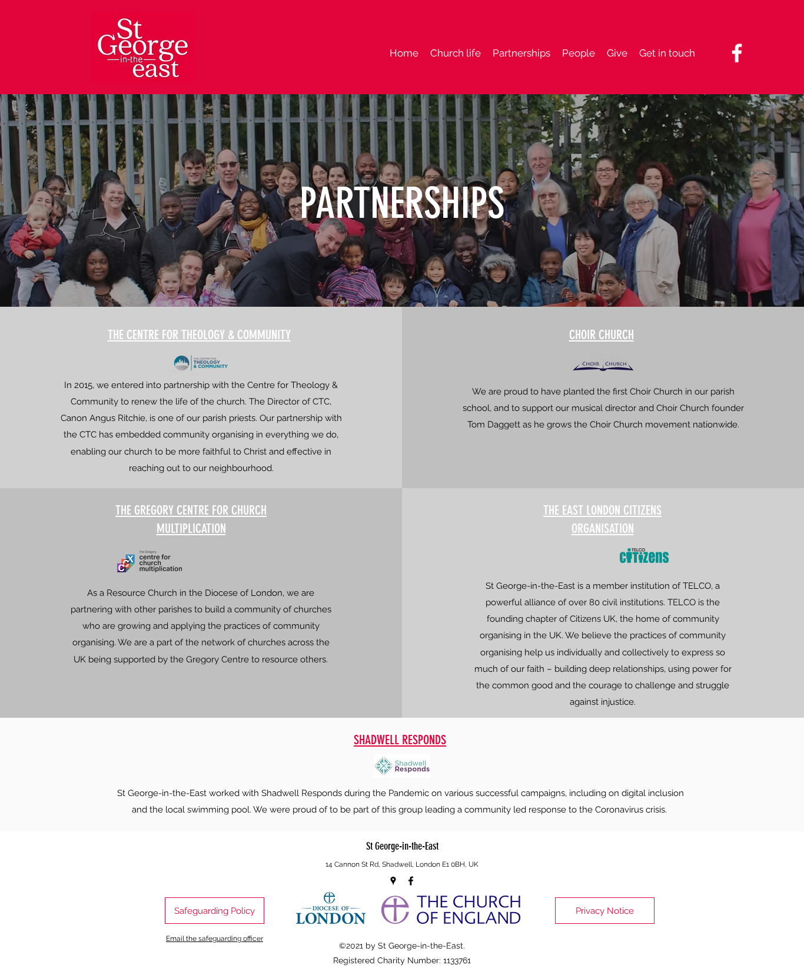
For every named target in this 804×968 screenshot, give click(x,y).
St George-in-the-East (402, 846)
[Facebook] (737, 53)
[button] (455, 53)
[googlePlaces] (393, 881)
